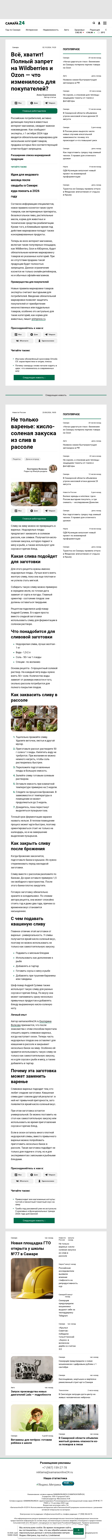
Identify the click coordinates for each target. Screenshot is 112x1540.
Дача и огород (32, 459)
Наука (65, 167)
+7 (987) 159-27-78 (54, 1467)
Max (20, 103)
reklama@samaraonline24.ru (54, 1472)
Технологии (63, 1390)
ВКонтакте (24, 341)
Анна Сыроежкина (46, 95)
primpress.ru (38, 318)
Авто (65, 76)
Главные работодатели (34, 111)
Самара (15, 47)
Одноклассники (48, 341)
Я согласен (78, 1531)
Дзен (36, 103)
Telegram (51, 103)
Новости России (19, 412)
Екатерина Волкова (37, 469)
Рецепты (17, 459)
